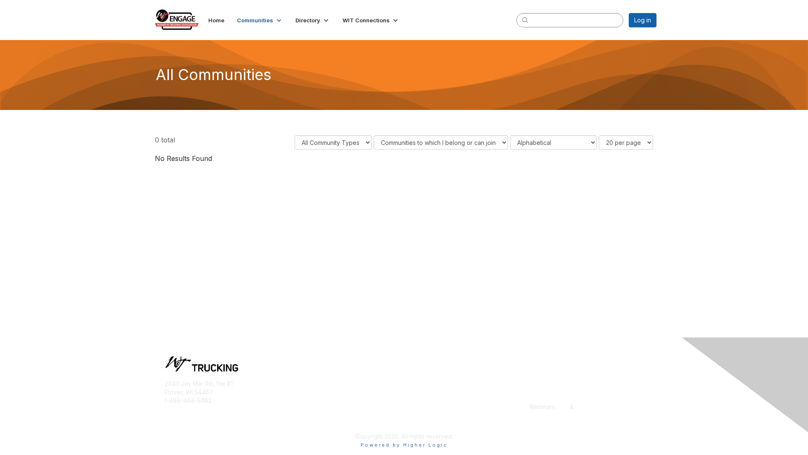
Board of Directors (312, 406)
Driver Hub (422, 390)
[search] (525, 20)
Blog (535, 381)
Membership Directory (438, 406)
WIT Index (543, 423)
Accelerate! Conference (440, 381)
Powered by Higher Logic (404, 445)
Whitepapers (547, 415)
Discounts (542, 398)
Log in (642, 20)
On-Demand (592, 406)
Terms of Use (305, 423)
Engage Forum (427, 398)
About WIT (301, 381)
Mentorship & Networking (442, 415)
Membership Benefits (315, 390)
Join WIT (298, 398)
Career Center (549, 390)
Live (562, 406)
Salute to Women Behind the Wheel (456, 423)
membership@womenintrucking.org (214, 408)
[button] (260, 20)
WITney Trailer (306, 415)
